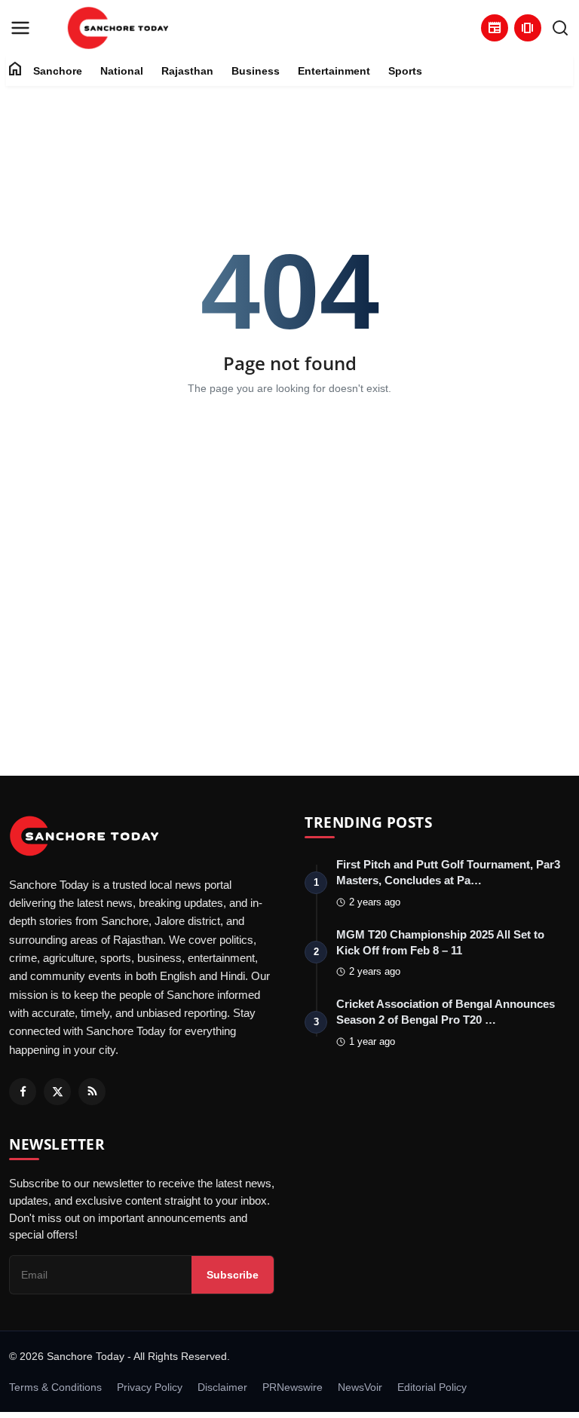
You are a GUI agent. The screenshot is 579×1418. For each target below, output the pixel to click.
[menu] (20, 28)
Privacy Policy (149, 1387)
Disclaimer (222, 1387)
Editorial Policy (432, 1387)
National (121, 71)
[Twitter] (57, 1091)
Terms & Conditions (55, 1387)
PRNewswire (292, 1387)
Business (255, 71)
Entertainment (334, 71)
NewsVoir (360, 1387)
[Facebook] (22, 1091)
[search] (560, 27)
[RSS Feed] (92, 1091)
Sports (405, 71)
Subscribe (233, 1275)
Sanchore (57, 71)
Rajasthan (187, 71)
